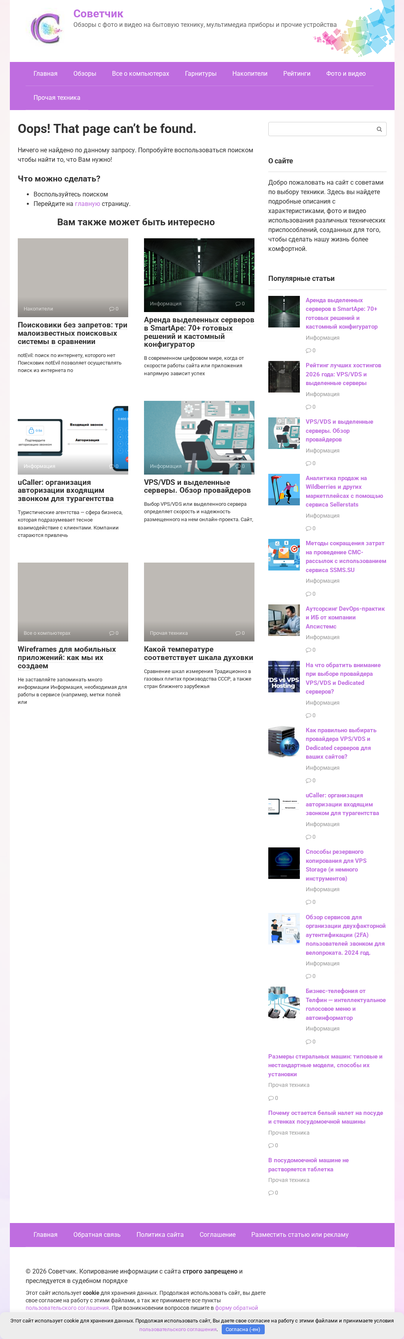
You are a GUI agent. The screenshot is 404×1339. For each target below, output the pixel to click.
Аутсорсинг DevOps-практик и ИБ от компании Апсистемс (345, 617)
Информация (323, 338)
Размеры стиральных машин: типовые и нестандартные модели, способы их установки (325, 1065)
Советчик (98, 13)
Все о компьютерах (140, 73)
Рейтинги (296, 73)
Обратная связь (97, 1234)
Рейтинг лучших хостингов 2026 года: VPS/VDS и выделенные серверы (343, 374)
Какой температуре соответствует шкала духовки (198, 653)
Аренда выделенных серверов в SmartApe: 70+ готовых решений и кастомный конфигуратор (199, 332)
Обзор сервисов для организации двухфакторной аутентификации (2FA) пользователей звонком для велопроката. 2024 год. (346, 935)
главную (87, 204)
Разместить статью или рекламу (300, 1234)
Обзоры (84, 73)
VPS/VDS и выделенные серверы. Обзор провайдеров (197, 486)
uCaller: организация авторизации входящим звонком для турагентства (66, 490)
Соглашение (218, 1234)
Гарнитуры (201, 73)
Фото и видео (346, 73)
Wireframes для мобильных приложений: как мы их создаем (67, 657)
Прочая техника (57, 97)
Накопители (249, 73)
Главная (46, 73)
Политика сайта (160, 1234)
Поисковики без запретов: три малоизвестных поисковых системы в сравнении (72, 333)
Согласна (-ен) (243, 1329)
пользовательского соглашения (67, 1308)
